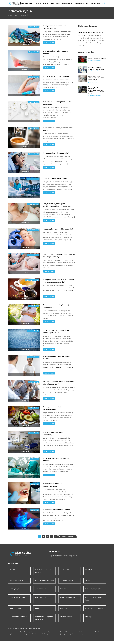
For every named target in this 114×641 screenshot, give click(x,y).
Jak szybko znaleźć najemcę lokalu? (91, 32)
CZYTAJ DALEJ (49, 42)
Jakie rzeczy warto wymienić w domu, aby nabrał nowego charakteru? (96, 78)
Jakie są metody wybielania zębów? (57, 510)
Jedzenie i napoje (66, 580)
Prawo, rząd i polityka (81, 3)
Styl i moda (64, 608)
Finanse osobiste (48, 3)
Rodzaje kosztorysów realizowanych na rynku (96, 68)
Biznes (12, 569)
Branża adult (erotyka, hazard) (43, 571)
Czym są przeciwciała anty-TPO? (55, 178)
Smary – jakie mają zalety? (97, 59)
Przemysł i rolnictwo (17, 597)
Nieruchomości (40, 589)
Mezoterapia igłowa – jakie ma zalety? (58, 229)
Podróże (63, 589)
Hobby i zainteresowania (64, 3)
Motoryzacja (14, 589)
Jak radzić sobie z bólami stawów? (56, 76)
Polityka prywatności (60, 556)
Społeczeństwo (15, 608)
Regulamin (73, 556)
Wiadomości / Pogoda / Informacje (44, 618)
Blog (50, 556)
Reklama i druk (95, 3)
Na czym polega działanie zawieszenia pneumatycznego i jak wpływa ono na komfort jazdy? (96, 90)
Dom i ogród (29, 3)
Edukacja (38, 3)
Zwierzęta (88, 617)
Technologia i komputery (19, 617)
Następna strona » (67, 537)
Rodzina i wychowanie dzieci (93, 598)
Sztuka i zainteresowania (94, 608)
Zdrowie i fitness (66, 617)
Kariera (87, 580)
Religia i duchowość (67, 597)
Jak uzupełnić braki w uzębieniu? (56, 153)
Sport (37, 608)
